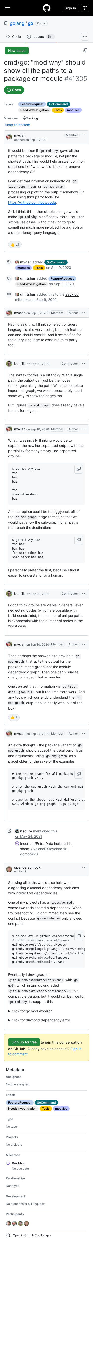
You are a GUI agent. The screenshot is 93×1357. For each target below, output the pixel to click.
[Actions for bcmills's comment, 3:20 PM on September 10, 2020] (84, 363)
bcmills (20, 363)
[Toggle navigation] (7, 7)
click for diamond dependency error (41, 1020)
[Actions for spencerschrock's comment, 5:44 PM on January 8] (84, 867)
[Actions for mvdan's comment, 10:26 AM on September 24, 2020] (84, 733)
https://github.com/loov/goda (32, 202)
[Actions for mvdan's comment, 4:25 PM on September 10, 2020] (84, 644)
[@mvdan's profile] (9, 137)
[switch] (15, 244)
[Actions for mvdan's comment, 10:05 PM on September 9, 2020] (84, 312)
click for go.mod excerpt (32, 1011)
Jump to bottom (17, 125)
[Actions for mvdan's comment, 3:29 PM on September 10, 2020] (84, 429)
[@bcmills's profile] (9, 364)
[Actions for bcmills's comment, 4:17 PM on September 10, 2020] (84, 593)
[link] (23, 262)
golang (17, 23)
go (30, 23)
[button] (78, 469)
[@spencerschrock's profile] (9, 869)
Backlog (72, 294)
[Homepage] (47, 8)
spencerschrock (27, 867)
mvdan (19, 135)
